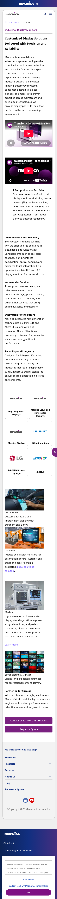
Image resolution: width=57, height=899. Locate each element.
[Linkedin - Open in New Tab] (25, 801)
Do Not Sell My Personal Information (28, 886)
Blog (7, 783)
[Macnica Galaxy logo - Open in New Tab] (12, 834)
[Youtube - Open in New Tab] (31, 801)
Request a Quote (14, 789)
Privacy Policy (28, 879)
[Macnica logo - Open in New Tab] (26, 3)
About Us (10, 776)
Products (10, 763)
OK (28, 892)
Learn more (11, 644)
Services (9, 770)
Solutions (10, 757)
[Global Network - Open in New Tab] (37, 3)
